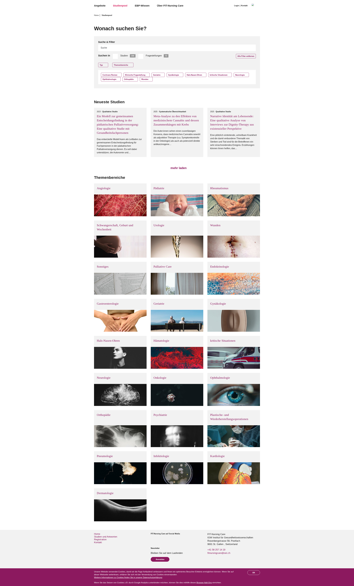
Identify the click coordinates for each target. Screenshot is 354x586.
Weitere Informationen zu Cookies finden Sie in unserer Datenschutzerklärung (128, 577)
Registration (100, 539)
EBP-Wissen (142, 5)
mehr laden (178, 168)
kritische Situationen (218, 75)
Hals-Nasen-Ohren (194, 75)
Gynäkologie (173, 75)
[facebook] (152, 539)
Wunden (144, 79)
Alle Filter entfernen (245, 56)
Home (96, 15)
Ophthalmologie (109, 79)
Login (236, 6)
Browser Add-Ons (204, 582)
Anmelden (160, 559)
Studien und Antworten (105, 536)
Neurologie (240, 75)
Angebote (100, 5)
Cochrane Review (109, 75)
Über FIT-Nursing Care (170, 5)
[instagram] (156, 539)
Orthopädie (129, 79)
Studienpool (120, 5)
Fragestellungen (156, 55)
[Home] (256, 6)
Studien (127, 55)
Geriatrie (156, 75)
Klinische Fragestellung (135, 75)
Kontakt (244, 6)
